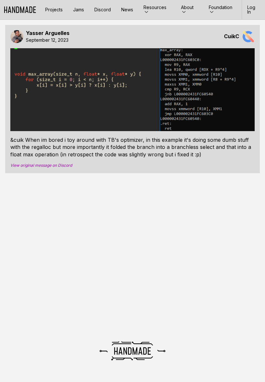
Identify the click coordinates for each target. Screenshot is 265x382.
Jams (78, 9)
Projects (54, 9)
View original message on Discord (41, 165)
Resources (154, 7)
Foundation (220, 7)
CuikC (231, 36)
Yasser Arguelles (47, 33)
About (187, 7)
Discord (102, 9)
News (127, 9)
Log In (251, 10)
